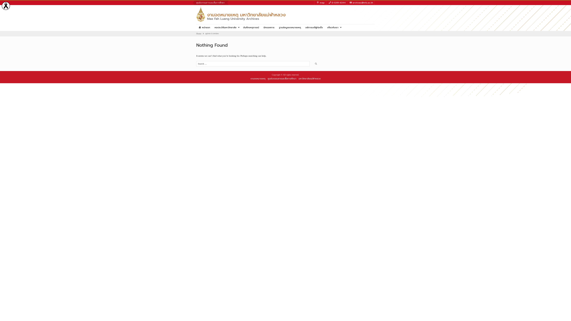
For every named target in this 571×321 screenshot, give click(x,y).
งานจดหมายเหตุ (257, 78)
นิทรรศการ (268, 27)
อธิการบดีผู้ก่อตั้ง (314, 27)
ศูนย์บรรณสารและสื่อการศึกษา (210, 3)
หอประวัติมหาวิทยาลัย (225, 27)
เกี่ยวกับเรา (332, 27)
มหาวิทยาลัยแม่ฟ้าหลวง (310, 78)
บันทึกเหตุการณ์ (251, 27)
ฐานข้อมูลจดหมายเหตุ (290, 27)
